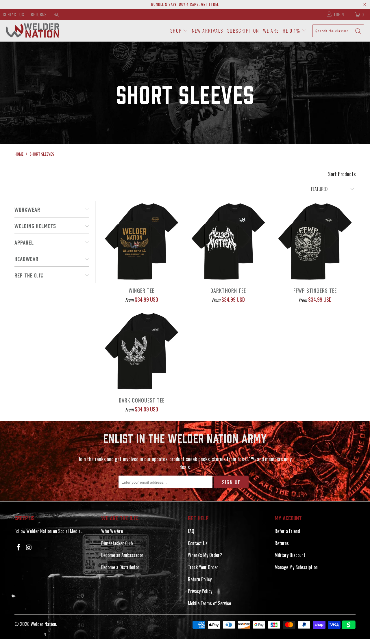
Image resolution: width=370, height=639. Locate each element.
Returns (39, 14)
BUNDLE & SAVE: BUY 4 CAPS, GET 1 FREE (185, 4)
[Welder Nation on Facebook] (18, 547)
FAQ (56, 14)
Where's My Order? (205, 555)
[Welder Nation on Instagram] (29, 547)
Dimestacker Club (117, 543)
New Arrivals (207, 30)
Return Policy (200, 579)
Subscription (243, 30)
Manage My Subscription (296, 567)
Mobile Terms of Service (209, 603)
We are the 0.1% (282, 30)
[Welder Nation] (32, 30)
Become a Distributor (120, 567)
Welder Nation (43, 624)
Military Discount (290, 555)
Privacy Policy (200, 591)
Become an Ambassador (122, 555)
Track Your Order (203, 567)
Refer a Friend (287, 531)
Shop (176, 30)
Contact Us (13, 14)
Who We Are (112, 531)
